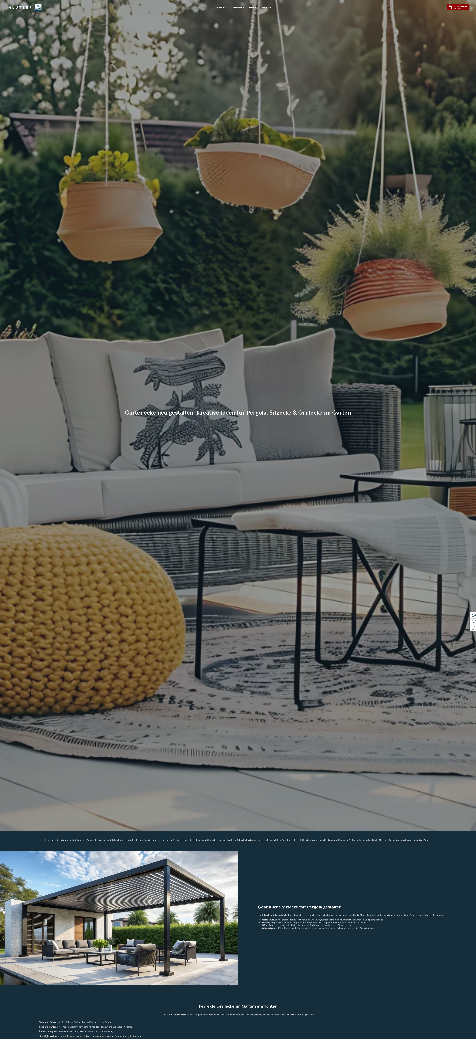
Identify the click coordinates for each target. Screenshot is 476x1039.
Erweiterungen (236, 7)
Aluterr (251, 7)
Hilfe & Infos (266, 7)
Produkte (220, 7)
